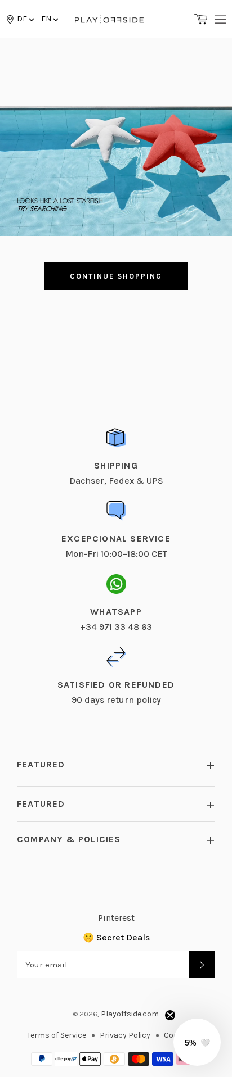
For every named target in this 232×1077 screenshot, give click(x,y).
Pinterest (116, 917)
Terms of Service (56, 1035)
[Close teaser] (170, 1015)
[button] (49, 18)
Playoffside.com (130, 1014)
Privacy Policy (125, 1035)
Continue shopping (116, 276)
